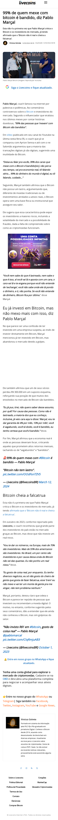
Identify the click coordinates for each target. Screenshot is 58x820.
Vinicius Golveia (15, 43)
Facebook (41, 701)
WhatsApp (42, 696)
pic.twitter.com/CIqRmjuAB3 (21, 639)
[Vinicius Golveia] (6, 43)
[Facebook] (21, 768)
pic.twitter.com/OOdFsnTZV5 (21, 474)
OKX (5, 679)
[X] (37, 768)
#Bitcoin (44, 458)
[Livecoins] (27, 2)
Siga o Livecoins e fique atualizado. (32, 87)
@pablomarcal (12, 635)
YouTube (30, 705)
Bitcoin (30, 111)
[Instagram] (26, 768)
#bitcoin (35, 627)
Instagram (18, 705)
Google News (46, 705)
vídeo (10, 134)
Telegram (8, 701)
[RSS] (32, 768)
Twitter (7, 705)
